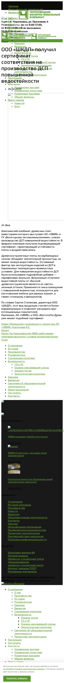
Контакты (14, 520)
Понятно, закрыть (17, 679)
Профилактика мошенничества (27, 529)
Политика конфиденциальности (27, 539)
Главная (6, 37)
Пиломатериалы (18, 555)
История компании (19, 504)
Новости (18, 37)
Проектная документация (24, 533)
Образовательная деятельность (27, 517)
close (4, 339)
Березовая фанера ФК (21, 552)
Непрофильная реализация (24, 526)
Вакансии (13, 514)
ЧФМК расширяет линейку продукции (28, 436)
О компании (15, 501)
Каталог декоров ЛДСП (22, 568)
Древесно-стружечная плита (26, 558)
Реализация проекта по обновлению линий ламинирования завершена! (30, 480)
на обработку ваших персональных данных (23, 669)
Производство (16, 507)
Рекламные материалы (22, 571)
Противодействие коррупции (25, 536)
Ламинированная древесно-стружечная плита (25, 563)
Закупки (13, 523)
